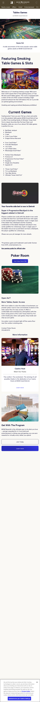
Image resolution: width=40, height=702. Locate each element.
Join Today (20, 442)
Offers (14, 7)
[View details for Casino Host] (20, 352)
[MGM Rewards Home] (12, 2)
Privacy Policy (26, 691)
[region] (20, 690)
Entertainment (29, 7)
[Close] (37, 682)
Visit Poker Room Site (20, 261)
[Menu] (3, 2)
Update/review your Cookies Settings (19, 698)
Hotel (20, 7)
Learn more (20, 387)
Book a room (5, 7)
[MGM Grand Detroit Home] (22, 2)
